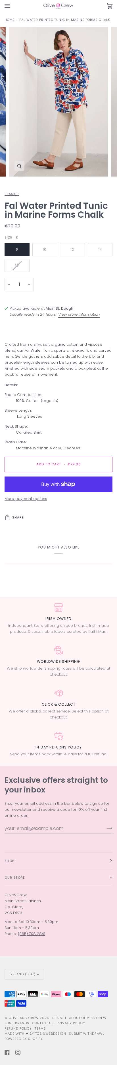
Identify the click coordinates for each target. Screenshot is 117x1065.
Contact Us (43, 1023)
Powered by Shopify (24, 1038)
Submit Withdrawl (86, 1033)
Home (10, 19)
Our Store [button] (15, 877)
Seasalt (12, 194)
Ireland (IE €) (22, 974)
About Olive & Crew (87, 1018)
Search (59, 1018)
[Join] (104, 828)
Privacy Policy (71, 1023)
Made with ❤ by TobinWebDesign (35, 1033)
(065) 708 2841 (31, 933)
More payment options (26, 498)
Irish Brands (17, 1023)
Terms (40, 1028)
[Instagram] (17, 1052)
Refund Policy (18, 1028)
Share (18, 517)
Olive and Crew (24, 1018)
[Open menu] (13, 6)
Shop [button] (9, 860)
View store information (79, 314)
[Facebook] (7, 1052)
